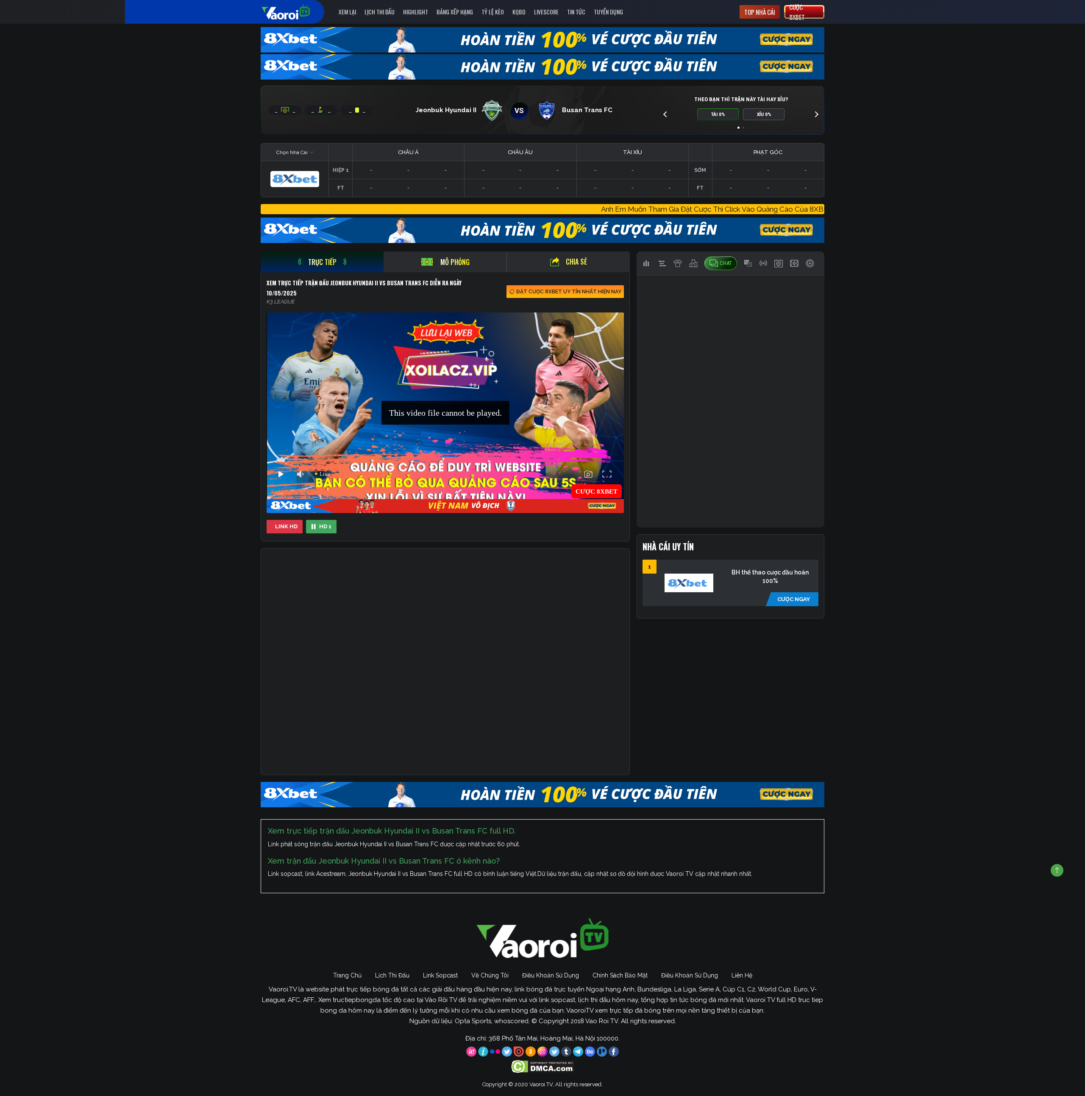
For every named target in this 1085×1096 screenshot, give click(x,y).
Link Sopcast (440, 975)
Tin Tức (576, 11)
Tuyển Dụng (608, 11)
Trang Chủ (347, 975)
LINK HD (286, 526)
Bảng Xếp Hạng (455, 11)
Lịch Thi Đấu (379, 11)
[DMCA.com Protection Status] (542, 1066)
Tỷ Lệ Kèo (492, 11)
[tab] (322, 261)
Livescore (546, 11)
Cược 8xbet (797, 12)
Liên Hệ (742, 975)
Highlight (415, 11)
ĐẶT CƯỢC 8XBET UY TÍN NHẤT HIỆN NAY (568, 292)
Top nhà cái (759, 12)
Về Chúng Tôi (490, 975)
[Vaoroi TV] (294, 12)
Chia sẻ (576, 262)
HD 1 (325, 526)
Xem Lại (347, 11)
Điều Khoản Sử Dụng (550, 975)
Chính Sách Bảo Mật (620, 975)
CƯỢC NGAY (793, 599)
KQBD (519, 11)
